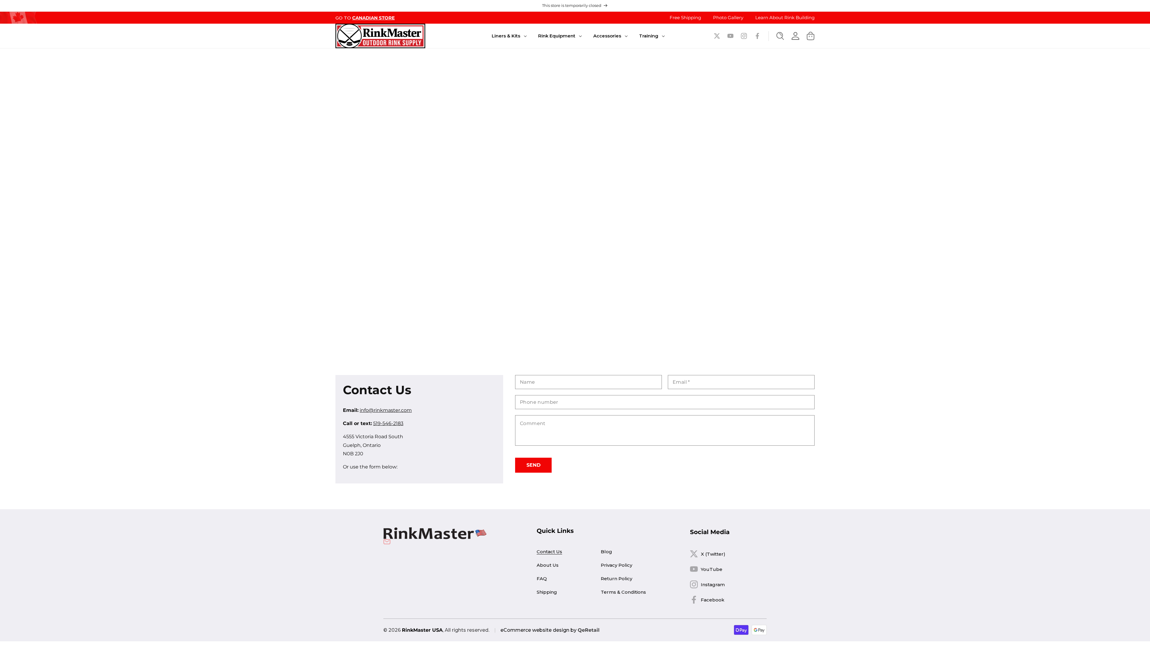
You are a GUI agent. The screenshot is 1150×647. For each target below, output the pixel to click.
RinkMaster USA (422, 630)
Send (533, 465)
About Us (548, 565)
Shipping (547, 592)
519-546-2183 (388, 423)
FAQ (542, 578)
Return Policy (616, 578)
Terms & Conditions (623, 592)
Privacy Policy (616, 565)
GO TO (365, 18)
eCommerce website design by (538, 630)
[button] (506, 36)
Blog (606, 551)
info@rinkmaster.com (386, 410)
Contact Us (549, 551)
